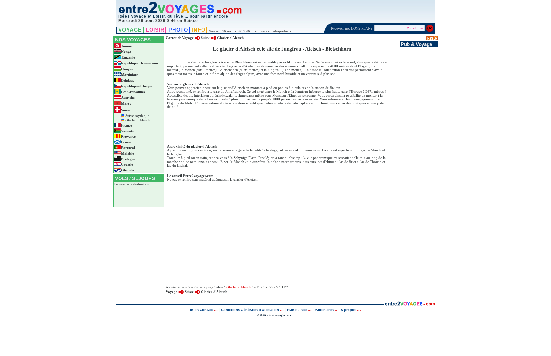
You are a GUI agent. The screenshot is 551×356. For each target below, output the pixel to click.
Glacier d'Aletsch (137, 120)
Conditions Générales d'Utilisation (250, 310)
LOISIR (155, 30)
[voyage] (410, 304)
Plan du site (297, 310)
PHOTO (178, 30)
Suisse (205, 38)
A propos (349, 310)
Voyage (171, 292)
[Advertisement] (282, 124)
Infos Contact (202, 310)
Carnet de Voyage (180, 38)
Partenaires (324, 310)
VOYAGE (130, 30)
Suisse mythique (137, 116)
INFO (198, 30)
